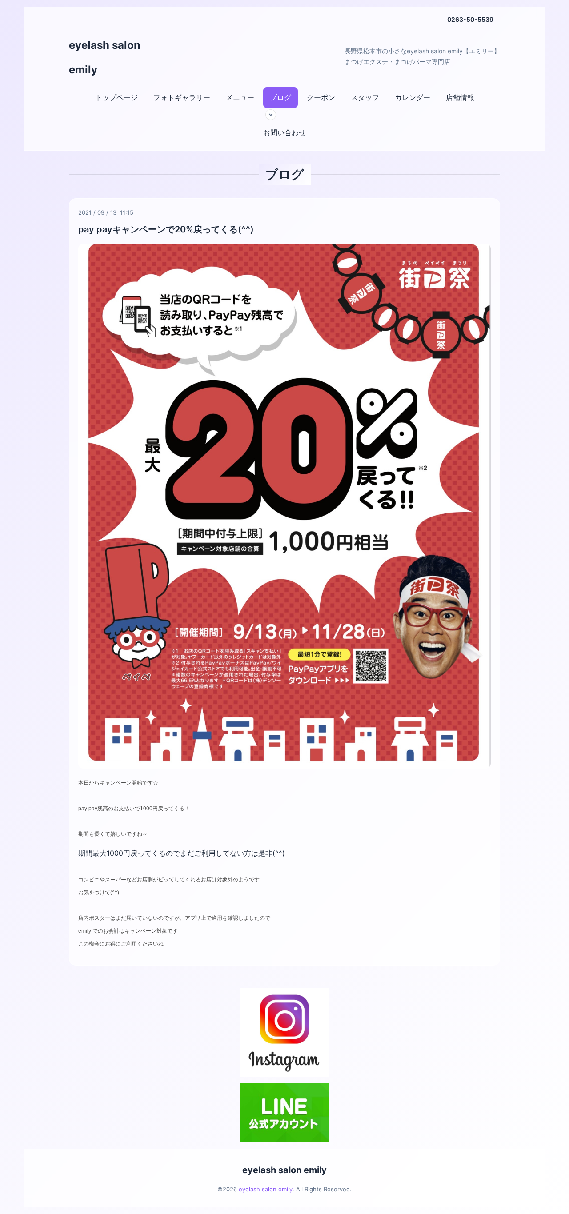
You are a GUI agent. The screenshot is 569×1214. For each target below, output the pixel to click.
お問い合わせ (284, 132)
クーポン (321, 97)
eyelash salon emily (284, 1170)
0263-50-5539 (470, 19)
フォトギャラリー (181, 97)
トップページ (116, 97)
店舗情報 (460, 97)
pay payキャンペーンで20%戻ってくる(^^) (166, 229)
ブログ (280, 97)
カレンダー (412, 97)
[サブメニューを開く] (270, 114)
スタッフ (365, 97)
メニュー (240, 97)
